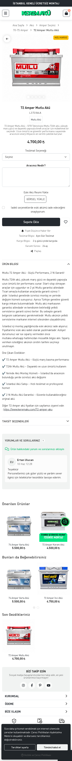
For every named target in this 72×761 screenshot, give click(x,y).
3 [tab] (36, 97)
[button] (5, 13)
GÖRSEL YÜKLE (35, 199)
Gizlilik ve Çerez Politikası (37, 754)
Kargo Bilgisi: (24, 240)
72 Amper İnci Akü (53, 598)
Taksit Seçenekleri (15, 421)
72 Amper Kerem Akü (53, 544)
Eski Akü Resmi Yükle (36, 192)
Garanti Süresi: (33, 245)
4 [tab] (40, 97)
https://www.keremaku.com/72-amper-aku (27, 409)
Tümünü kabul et (52, 747)
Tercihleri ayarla (19, 747)
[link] (23, 685)
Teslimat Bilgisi (26, 235)
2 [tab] (32, 97)
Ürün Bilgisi (10, 263)
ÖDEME (9, 703)
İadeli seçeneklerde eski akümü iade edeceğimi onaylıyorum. (38, 209)
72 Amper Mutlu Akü (18, 655)
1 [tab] (28, 97)
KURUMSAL (12, 696)
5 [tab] (43, 97)
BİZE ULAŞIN (13, 711)
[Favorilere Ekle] (66, 222)
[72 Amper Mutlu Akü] (36, 68)
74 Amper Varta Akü (19, 544)
